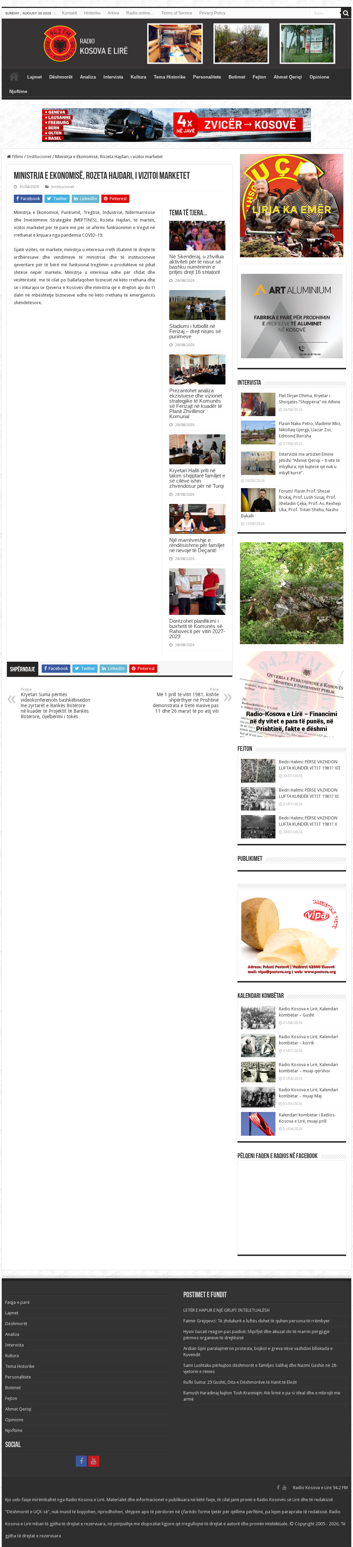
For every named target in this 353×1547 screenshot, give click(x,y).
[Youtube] (93, 1461)
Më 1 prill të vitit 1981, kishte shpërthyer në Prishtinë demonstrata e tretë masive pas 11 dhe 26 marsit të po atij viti (186, 700)
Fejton (259, 77)
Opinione (319, 77)
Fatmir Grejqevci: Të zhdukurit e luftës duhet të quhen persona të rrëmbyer (256, 1320)
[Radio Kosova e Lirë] (176, 44)
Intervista (113, 77)
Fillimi (17, 156)
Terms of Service (176, 13)
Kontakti (69, 13)
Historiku (92, 13)
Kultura (138, 77)
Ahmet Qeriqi (288, 77)
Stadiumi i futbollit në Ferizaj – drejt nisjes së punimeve (195, 331)
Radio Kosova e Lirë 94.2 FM (320, 1487)
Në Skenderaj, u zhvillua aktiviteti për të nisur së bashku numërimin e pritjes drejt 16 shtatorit (196, 264)
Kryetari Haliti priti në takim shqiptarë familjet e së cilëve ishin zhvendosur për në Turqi (197, 478)
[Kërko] (346, 13)
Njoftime (18, 91)
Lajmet (34, 77)
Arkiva (113, 13)
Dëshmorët (60, 77)
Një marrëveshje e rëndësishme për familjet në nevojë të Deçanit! (196, 545)
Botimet (237, 77)
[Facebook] (81, 1461)
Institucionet (39, 156)
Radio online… (140, 13)
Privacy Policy (212, 13)
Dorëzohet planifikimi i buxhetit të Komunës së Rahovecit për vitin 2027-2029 (197, 628)
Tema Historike (169, 77)
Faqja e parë (14, 76)
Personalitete (207, 77)
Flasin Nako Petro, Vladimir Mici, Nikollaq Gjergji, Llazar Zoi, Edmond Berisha (310, 430)
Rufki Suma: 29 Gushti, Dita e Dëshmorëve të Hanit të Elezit (240, 1382)
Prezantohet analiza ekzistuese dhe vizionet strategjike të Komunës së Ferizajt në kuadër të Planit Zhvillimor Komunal (195, 403)
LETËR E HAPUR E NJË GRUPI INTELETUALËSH (226, 1310)
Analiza (88, 77)
